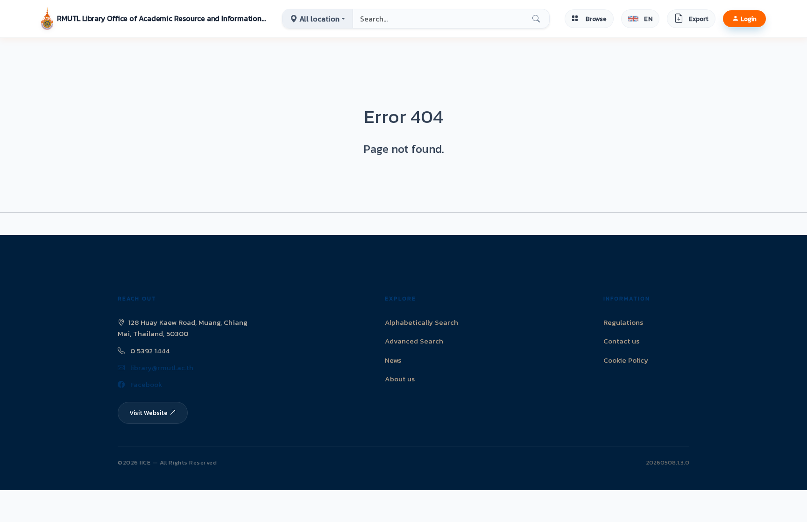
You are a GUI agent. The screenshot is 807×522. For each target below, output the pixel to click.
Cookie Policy (625, 360)
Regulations (623, 322)
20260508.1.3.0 (667, 462)
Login (749, 18)
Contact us (621, 341)
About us (400, 378)
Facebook (145, 384)
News (393, 360)
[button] (154, 18)
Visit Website (148, 412)
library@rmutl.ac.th (160, 367)
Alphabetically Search (421, 322)
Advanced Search (414, 341)
